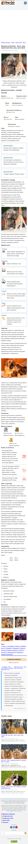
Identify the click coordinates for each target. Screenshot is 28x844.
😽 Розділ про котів (7, 816)
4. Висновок (9, 654)
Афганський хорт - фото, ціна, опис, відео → (20, 667)
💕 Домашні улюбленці (8, 814)
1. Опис (3, 646)
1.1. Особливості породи (12, 646)
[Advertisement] (14, 25)
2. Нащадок (15, 648)
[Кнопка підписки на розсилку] (25, 833)
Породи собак (18, 42)
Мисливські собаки (14, 738)
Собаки (12, 42)
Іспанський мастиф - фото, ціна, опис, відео (12, 735)
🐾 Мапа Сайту (5, 820)
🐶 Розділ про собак (7, 818)
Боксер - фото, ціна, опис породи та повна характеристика (13, 787)
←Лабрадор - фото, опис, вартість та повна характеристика (7, 668)
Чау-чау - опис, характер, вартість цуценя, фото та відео (13, 761)
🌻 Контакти (4, 822)
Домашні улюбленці (5, 42)
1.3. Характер (7, 648)
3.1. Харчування (9, 652)
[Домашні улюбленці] (8, 3)
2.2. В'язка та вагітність (11, 650)
